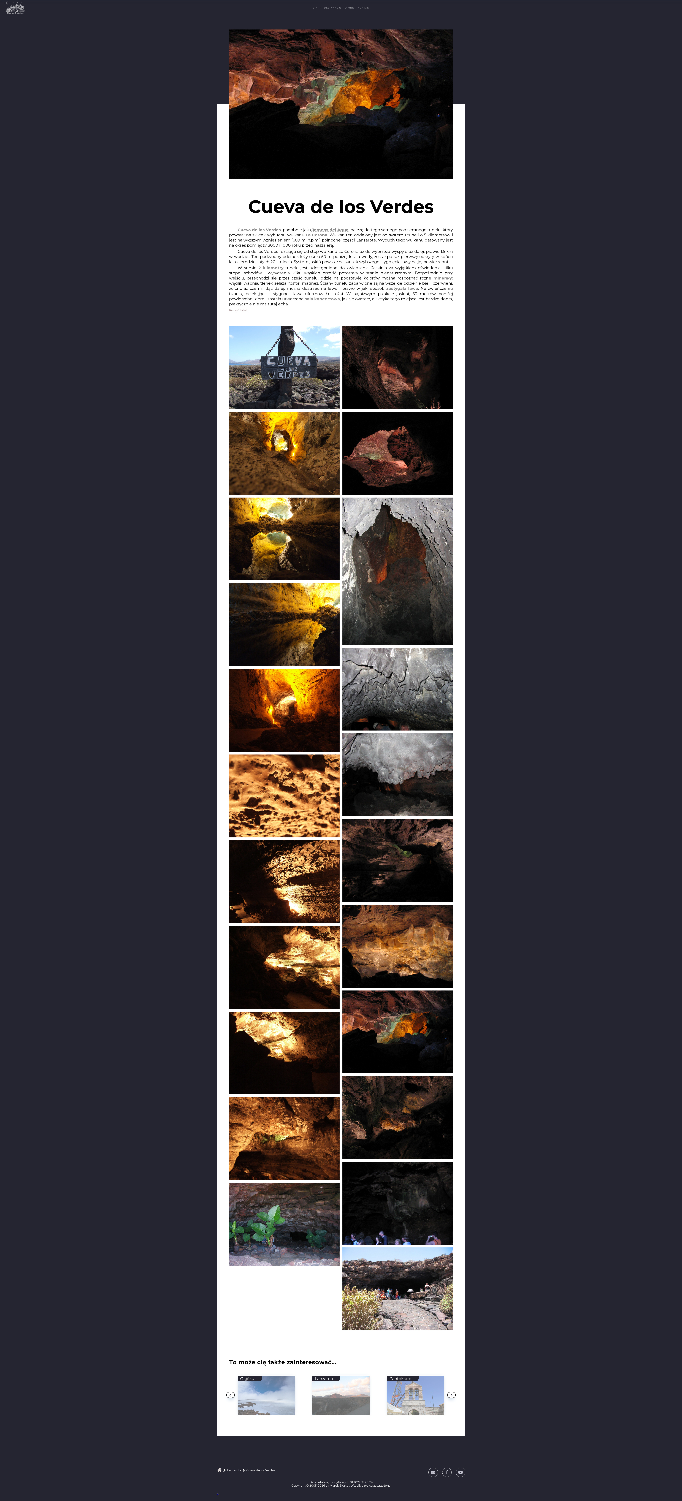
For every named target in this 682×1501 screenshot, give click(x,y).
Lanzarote (234, 1470)
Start (317, 7)
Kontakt (364, 7)
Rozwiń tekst (238, 310)
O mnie (350, 7)
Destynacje (333, 7)
